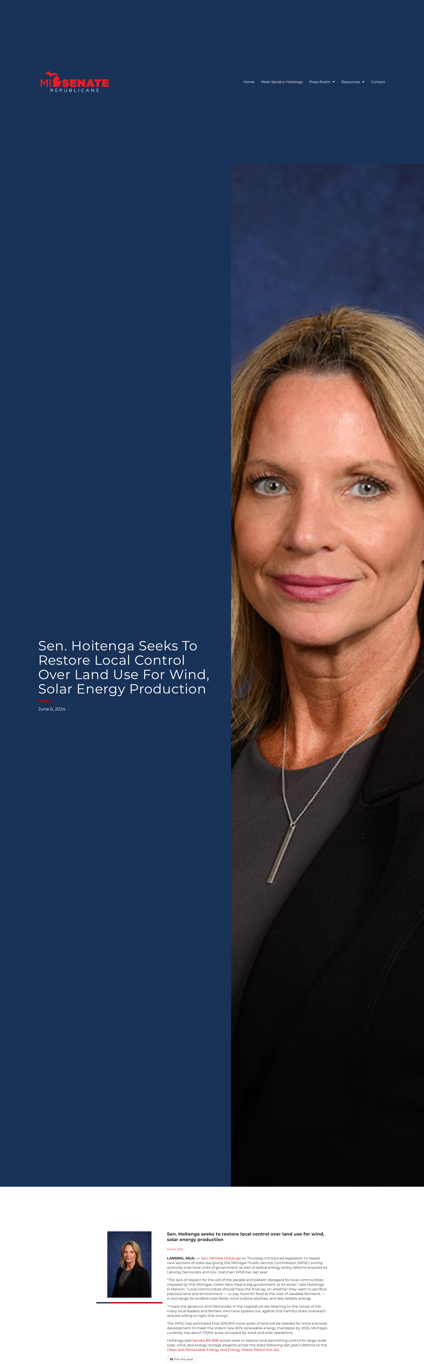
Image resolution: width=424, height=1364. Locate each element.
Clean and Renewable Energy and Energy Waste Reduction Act (223, 1350)
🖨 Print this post (181, 1359)
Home (248, 82)
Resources (350, 82)
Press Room (319, 82)
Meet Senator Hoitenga (282, 82)
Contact (378, 82)
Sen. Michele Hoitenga (221, 1258)
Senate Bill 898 (205, 1340)
